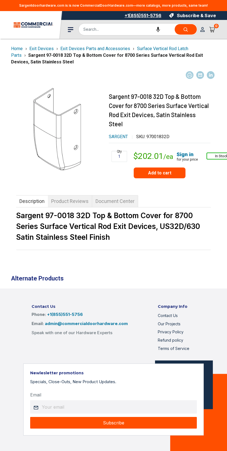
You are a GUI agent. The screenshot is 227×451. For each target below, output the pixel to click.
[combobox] (126, 29)
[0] (212, 29)
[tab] (32, 201)
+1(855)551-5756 (143, 15)
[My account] (202, 29)
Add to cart (159, 173)
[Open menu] (70, 29)
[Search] (186, 29)
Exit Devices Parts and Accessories (95, 48)
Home (17, 48)
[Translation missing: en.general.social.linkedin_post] (211, 75)
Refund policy (170, 340)
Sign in (185, 154)
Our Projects (169, 323)
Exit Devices (41, 48)
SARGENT (118, 136)
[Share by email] (200, 75)
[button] (158, 29)
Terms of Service (173, 348)
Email (35, 395)
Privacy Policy (171, 331)
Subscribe (113, 423)
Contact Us (168, 315)
